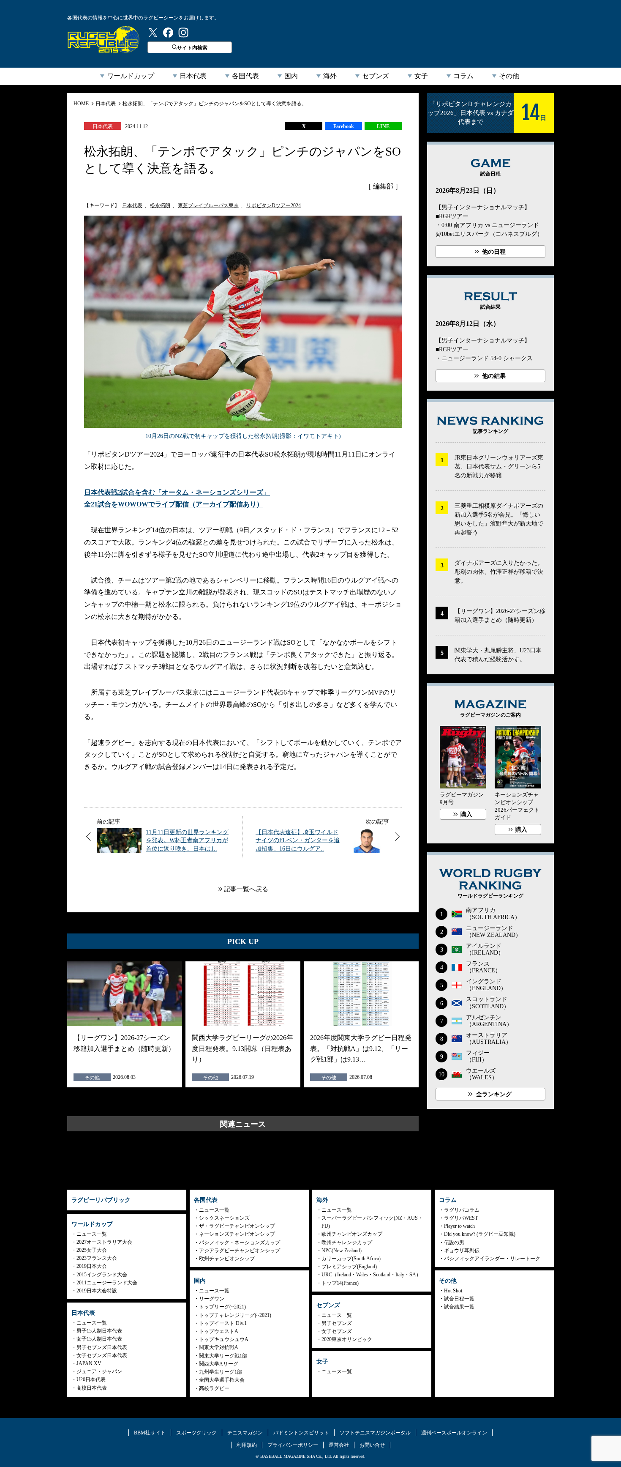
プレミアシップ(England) (349, 1267)
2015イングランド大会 (101, 1275)
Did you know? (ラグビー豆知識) (479, 1234)
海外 (330, 75)
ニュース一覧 (91, 1234)
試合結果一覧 (459, 1307)
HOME (81, 104)
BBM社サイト (150, 1433)
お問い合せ (372, 1445)
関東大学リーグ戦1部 (223, 1356)
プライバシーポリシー (292, 1445)
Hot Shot (453, 1291)
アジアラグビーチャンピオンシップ (239, 1251)
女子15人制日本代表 (99, 1339)
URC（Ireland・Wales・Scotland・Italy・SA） (371, 1275)
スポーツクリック (196, 1433)
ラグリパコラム (461, 1210)
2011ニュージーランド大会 (106, 1283)
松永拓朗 (160, 205)
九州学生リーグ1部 (220, 1372)
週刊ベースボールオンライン (454, 1433)
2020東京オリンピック (346, 1339)
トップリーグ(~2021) (222, 1307)
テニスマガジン (245, 1433)
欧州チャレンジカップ (346, 1242)
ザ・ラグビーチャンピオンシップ (237, 1226)
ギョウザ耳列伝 (461, 1251)
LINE (383, 126)
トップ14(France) (340, 1283)
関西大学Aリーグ (218, 1364)
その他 (509, 75)
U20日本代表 (91, 1379)
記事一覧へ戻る (246, 889)
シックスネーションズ (224, 1218)
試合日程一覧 (459, 1299)
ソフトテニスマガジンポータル (375, 1433)
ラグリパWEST (461, 1218)
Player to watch (459, 1226)
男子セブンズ (336, 1323)
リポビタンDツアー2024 (273, 205)
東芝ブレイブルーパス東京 (208, 205)
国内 (291, 75)
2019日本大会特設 (96, 1291)
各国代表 (245, 75)
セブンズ (375, 75)
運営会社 (339, 1445)
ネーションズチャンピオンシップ (237, 1234)
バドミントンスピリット (301, 1433)
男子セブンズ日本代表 (101, 1347)
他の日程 (494, 252)
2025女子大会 (91, 1250)
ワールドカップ (130, 75)
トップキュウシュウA (223, 1339)
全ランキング (494, 1094)
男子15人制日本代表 (99, 1331)
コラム (463, 75)
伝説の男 (454, 1242)
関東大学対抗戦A (218, 1347)
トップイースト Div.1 (223, 1323)
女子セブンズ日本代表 (101, 1355)
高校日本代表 (91, 1388)
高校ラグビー (214, 1388)
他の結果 (494, 376)
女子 (421, 75)
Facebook (343, 126)
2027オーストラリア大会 (104, 1242)
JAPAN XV (88, 1363)
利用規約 (247, 1445)
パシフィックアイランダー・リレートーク (492, 1259)
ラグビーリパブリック (103, 39)
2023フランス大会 (96, 1258)
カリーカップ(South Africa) (351, 1259)
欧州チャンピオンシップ (227, 1259)
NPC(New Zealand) (341, 1251)
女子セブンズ (336, 1331)
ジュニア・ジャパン (99, 1371)
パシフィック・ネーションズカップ (239, 1242)
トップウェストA (218, 1331)
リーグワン (211, 1299)
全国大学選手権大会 (222, 1380)
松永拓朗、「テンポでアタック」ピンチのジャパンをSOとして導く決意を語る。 (215, 104)
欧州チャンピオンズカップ (351, 1234)
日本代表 (193, 75)
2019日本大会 (91, 1266)
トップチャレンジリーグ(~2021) (235, 1315)
